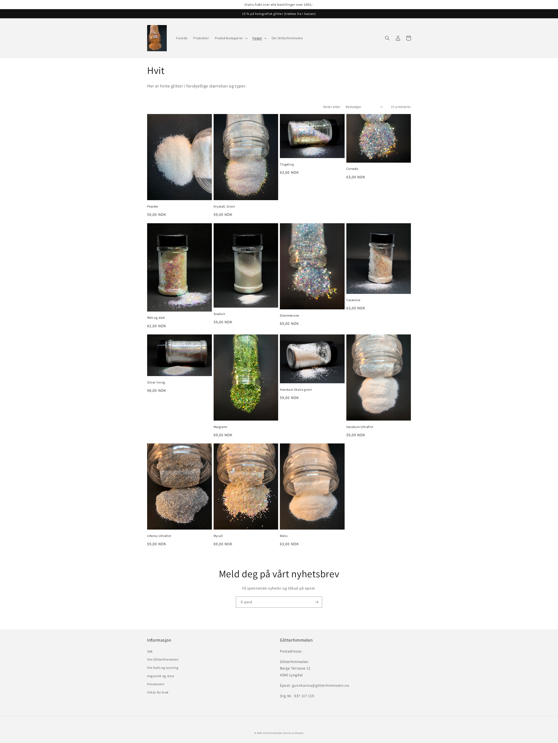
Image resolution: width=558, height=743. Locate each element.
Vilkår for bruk (158, 692)
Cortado (352, 169)
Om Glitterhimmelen (163, 659)
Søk (150, 651)
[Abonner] (316, 602)
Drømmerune (289, 315)
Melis (284, 536)
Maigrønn (221, 427)
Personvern (155, 684)
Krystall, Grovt (224, 206)
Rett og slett (156, 317)
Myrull (218, 536)
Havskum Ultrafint (359, 427)
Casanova (353, 300)
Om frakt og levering (162, 667)
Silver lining (156, 382)
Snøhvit (219, 314)
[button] (231, 38)
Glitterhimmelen (272, 732)
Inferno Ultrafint (159, 536)
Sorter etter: (332, 106)
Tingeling (287, 164)
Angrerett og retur (160, 676)
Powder (152, 206)
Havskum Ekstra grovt (296, 389)
